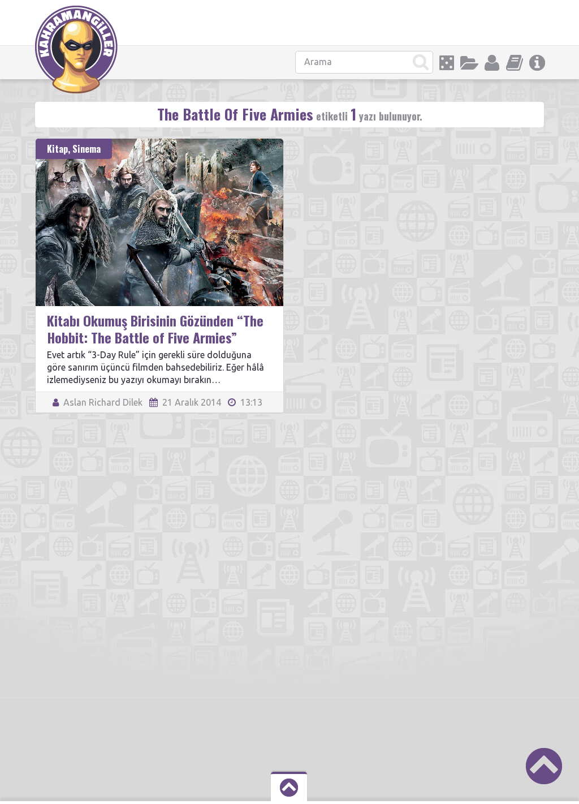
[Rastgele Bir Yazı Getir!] (446, 63)
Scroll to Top (544, 766)
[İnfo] (537, 63)
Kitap (57, 149)
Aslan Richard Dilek (101, 402)
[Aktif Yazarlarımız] (492, 63)
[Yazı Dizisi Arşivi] (514, 63)
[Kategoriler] (469, 63)
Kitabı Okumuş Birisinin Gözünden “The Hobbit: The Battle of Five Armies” (155, 328)
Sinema (86, 149)
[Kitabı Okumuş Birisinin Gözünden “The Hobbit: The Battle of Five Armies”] (159, 144)
